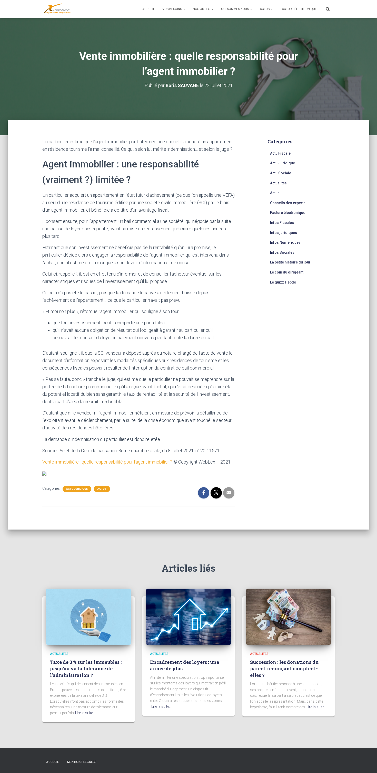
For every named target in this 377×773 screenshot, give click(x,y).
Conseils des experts (287, 203)
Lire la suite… (85, 713)
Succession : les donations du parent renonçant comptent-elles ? (284, 668)
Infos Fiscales (282, 223)
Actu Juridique (77, 488)
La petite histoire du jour (290, 262)
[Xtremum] (57, 9)
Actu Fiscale (280, 153)
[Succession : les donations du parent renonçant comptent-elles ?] (288, 617)
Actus (265, 9)
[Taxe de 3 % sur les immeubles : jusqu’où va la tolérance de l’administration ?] (88, 617)
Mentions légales (81, 762)
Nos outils (202, 9)
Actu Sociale (280, 173)
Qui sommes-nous (235, 9)
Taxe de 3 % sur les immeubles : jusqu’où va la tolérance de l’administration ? (86, 668)
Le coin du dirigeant (286, 272)
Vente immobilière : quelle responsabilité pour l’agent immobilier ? (107, 462)
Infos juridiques (283, 233)
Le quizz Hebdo (283, 282)
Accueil (148, 9)
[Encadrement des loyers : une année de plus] (188, 617)
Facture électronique (299, 9)
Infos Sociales (282, 252)
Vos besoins (172, 9)
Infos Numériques (285, 242)
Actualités (278, 183)
